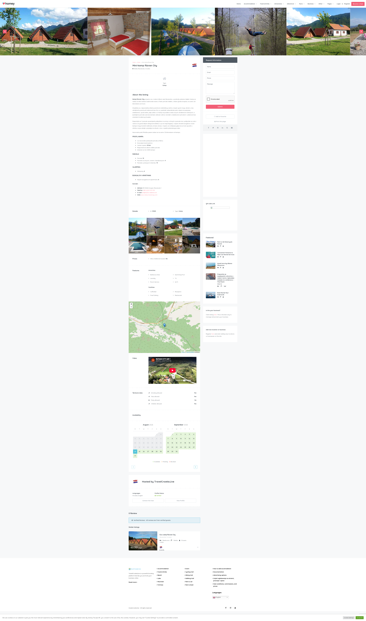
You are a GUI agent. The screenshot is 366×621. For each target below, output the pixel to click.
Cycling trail (189, 572)
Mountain (161, 582)
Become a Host (358, 4)
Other (320, 4)
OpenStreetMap (190, 352)
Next (361, 31)
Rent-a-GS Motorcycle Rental (224, 243)
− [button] (131, 307)
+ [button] (131, 304)
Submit (220, 107)
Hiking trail (189, 575)
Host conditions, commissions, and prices (225, 585)
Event (187, 569)
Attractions (278, 4)
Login (339, 4)
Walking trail (189, 578)
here (215, 315)
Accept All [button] (359, 617)
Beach (160, 575)
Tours (301, 4)
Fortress (160, 585)
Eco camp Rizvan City (167, 535)
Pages (329, 4)
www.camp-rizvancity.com (149, 195)
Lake (159, 578)
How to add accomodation (222, 569)
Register (347, 4)
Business (310, 4)
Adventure (290, 4)
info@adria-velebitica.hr (149, 192)
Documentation (218, 572)
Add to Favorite (220, 116)
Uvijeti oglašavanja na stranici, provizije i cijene (223, 580)
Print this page (221, 121)
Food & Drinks (264, 4)
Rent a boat (189, 585)
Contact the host (148, 501)
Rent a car (188, 582)
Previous (5, 31)
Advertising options (219, 575)
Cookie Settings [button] (349, 617)
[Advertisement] (220, 165)
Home (239, 4)
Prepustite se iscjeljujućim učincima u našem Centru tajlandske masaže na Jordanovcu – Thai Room (225, 278)
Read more (133, 582)
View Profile (181, 501)
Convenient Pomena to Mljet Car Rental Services (225, 253)
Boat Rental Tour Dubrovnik (223, 294)
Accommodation (249, 4)
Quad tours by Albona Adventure (224, 264)
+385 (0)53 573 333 (149, 190)
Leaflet (183, 352)
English (218, 597)
